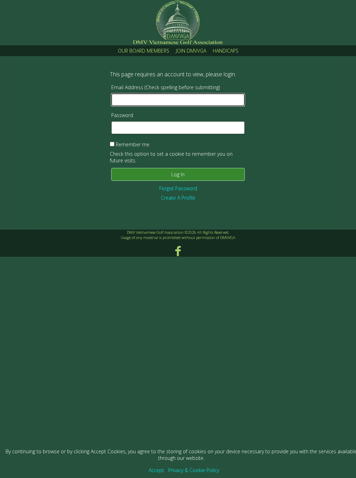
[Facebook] (178, 250)
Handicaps (225, 50)
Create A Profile (178, 197)
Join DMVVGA (191, 50)
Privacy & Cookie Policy (193, 470)
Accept (156, 470)
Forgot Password (178, 188)
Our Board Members (143, 50)
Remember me (132, 144)
